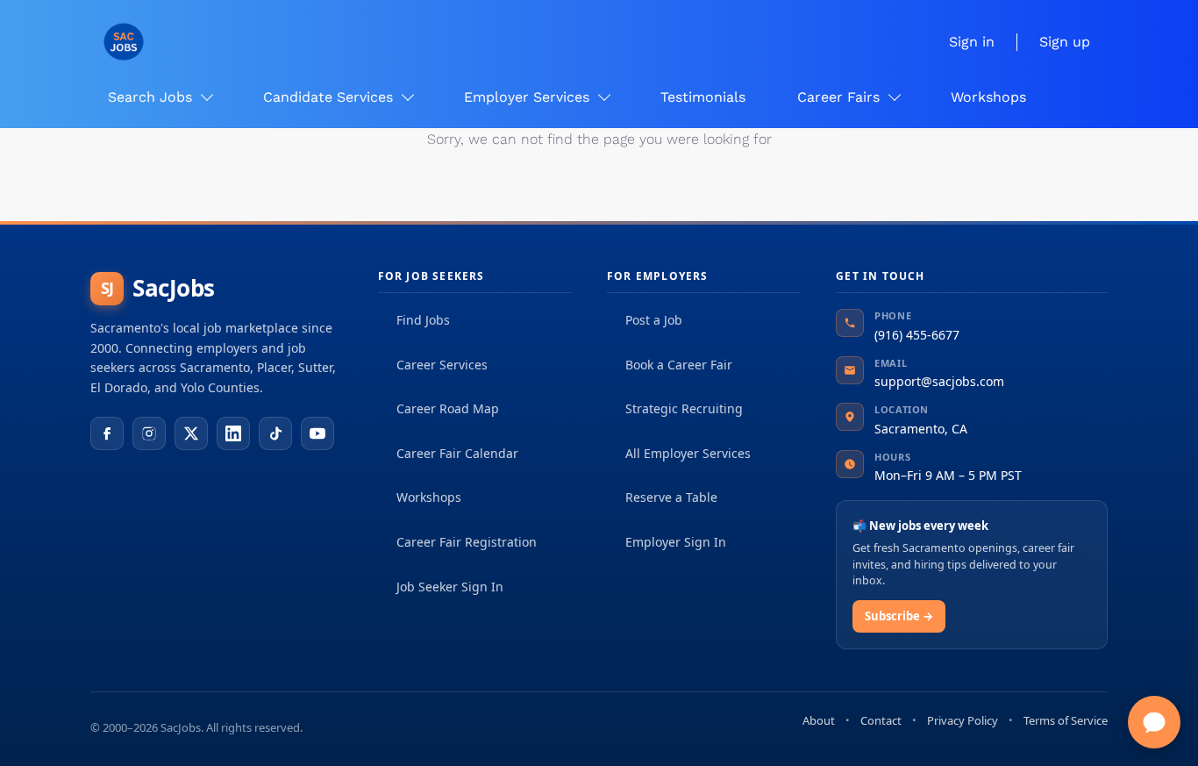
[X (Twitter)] (191, 433)
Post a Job (653, 319)
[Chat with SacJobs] (1154, 722)
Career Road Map (447, 408)
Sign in (972, 41)
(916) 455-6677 (916, 334)
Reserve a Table (671, 497)
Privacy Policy (962, 720)
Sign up (1064, 41)
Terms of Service (1065, 720)
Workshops (428, 497)
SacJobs (158, 288)
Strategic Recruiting (684, 408)
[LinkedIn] (233, 433)
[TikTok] (275, 433)
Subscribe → (899, 616)
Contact (881, 720)
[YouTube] (317, 433)
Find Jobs (423, 319)
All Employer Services (688, 453)
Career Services (442, 364)
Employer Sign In (675, 541)
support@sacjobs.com (939, 381)
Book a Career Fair (678, 364)
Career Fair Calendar (457, 453)
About (818, 720)
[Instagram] (149, 433)
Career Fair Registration (466, 541)
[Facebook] (107, 433)
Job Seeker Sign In (449, 586)
